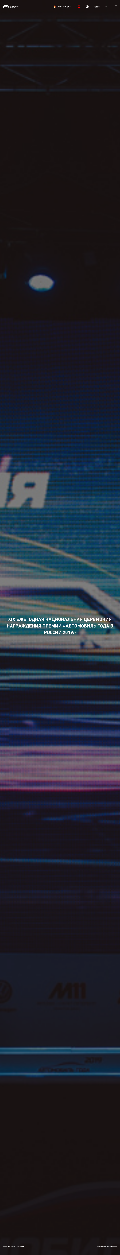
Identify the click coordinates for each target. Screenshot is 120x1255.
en (106, 7)
